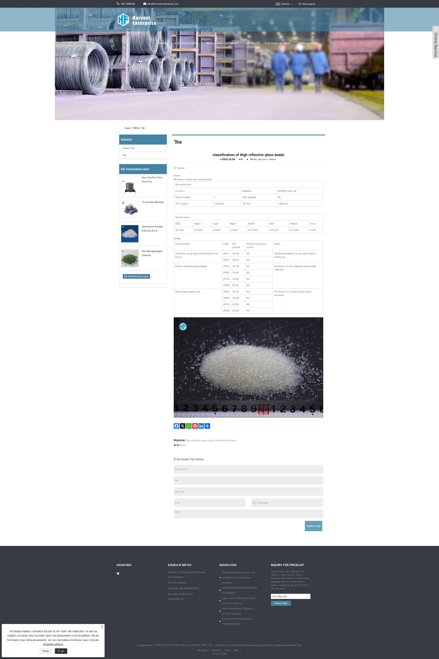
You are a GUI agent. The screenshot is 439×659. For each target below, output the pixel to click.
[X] (182, 426)
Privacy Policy (219, 653)
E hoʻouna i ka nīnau (277, 43)
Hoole (46, 651)
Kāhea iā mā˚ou (308, 43)
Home (162, 43)
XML (236, 650)
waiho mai (314, 526)
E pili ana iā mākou (186, 43)
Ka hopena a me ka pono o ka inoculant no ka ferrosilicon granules (238, 577)
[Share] (207, 426)
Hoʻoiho (252, 43)
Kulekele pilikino (53, 644)
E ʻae (61, 651)
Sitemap (216, 650)
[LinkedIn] (201, 426)
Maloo (183, 445)
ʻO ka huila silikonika (153, 202)
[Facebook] (176, 426)
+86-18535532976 (189, 588)
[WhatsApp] (189, 426)
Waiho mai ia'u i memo (263, 159)
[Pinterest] (195, 426)
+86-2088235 (179, 582)
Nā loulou (202, 650)
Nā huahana (214, 43)
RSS (227, 650)
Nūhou (234, 43)
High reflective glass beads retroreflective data (210, 440)
